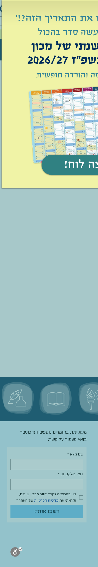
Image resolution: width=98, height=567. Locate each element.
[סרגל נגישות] (16, 552)
